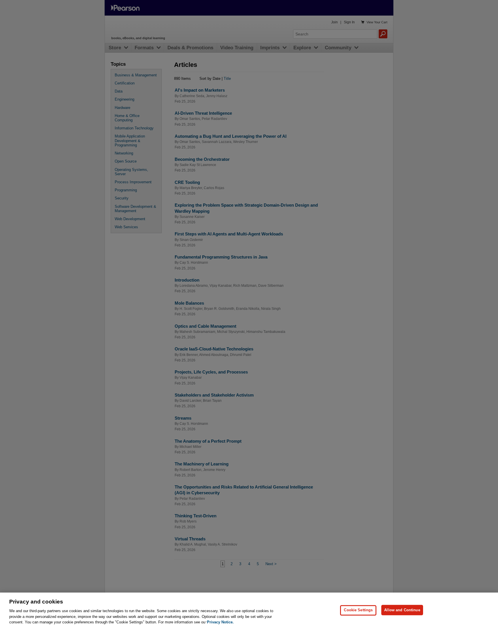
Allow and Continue (402, 610)
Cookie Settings (358, 610)
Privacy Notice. (220, 622)
